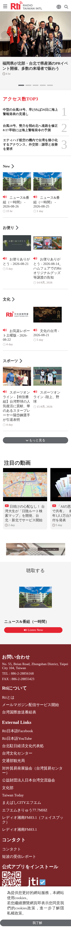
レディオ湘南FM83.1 (19, 829)
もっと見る (36, 440)
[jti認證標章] (36, 884)
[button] (21, 85)
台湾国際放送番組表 (19, 712)
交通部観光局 (13, 761)
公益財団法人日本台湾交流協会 (28, 780)
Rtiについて (14, 688)
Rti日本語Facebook (17, 731)
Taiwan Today (13, 795)
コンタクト (14, 839)
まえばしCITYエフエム (21, 802)
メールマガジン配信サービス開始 (30, 705)
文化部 (7, 788)
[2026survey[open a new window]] (36, 549)
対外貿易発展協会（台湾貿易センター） (32, 770)
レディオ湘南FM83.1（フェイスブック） (32, 819)
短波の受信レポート (19, 856)
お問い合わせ (16, 656)
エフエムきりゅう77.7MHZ (24, 810)
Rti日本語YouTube (17, 738)
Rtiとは (8, 697)
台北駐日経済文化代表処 (23, 746)
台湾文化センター (17, 753)
